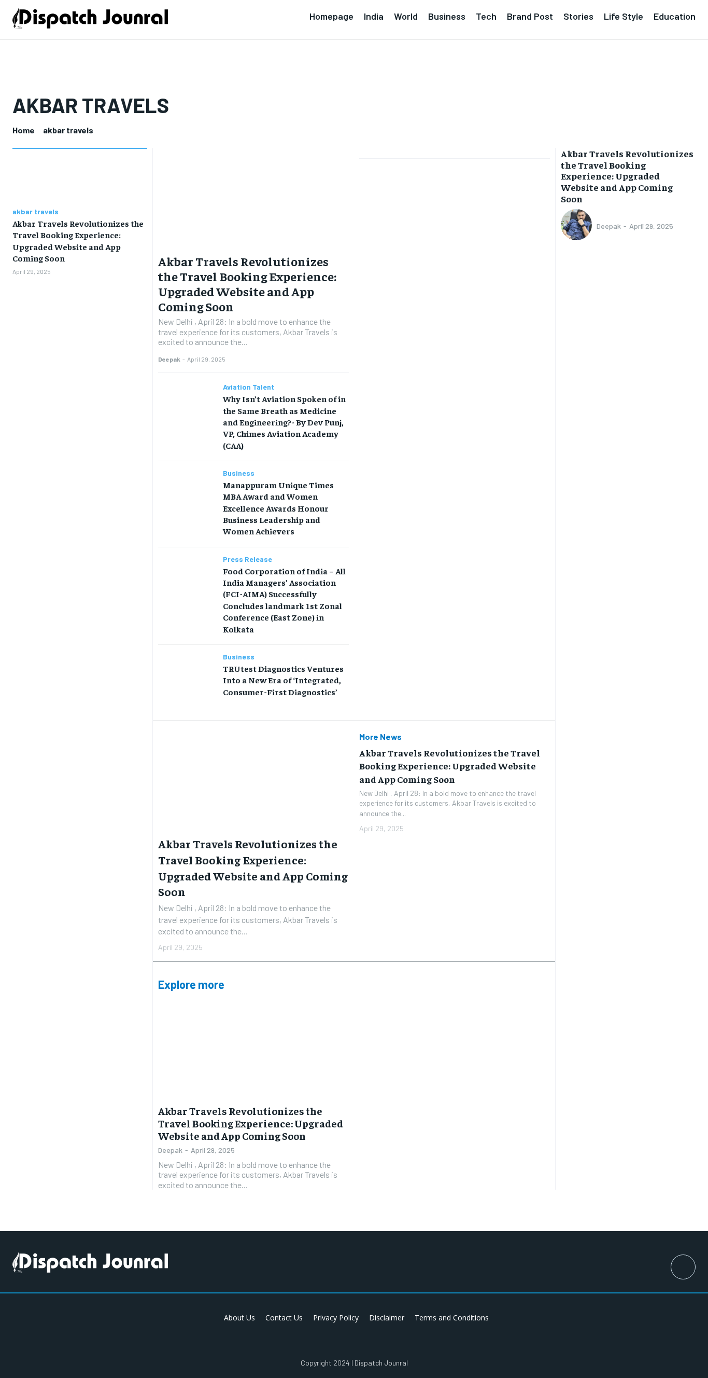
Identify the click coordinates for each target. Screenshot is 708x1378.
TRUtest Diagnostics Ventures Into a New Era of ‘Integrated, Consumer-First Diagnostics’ (283, 680)
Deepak (169, 359)
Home (23, 130)
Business (238, 473)
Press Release (247, 559)
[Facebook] (683, 1267)
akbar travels (35, 212)
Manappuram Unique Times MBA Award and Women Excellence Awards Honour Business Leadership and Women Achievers (278, 507)
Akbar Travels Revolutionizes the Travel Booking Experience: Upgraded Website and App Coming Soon (247, 283)
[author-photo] (578, 225)
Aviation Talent (248, 387)
